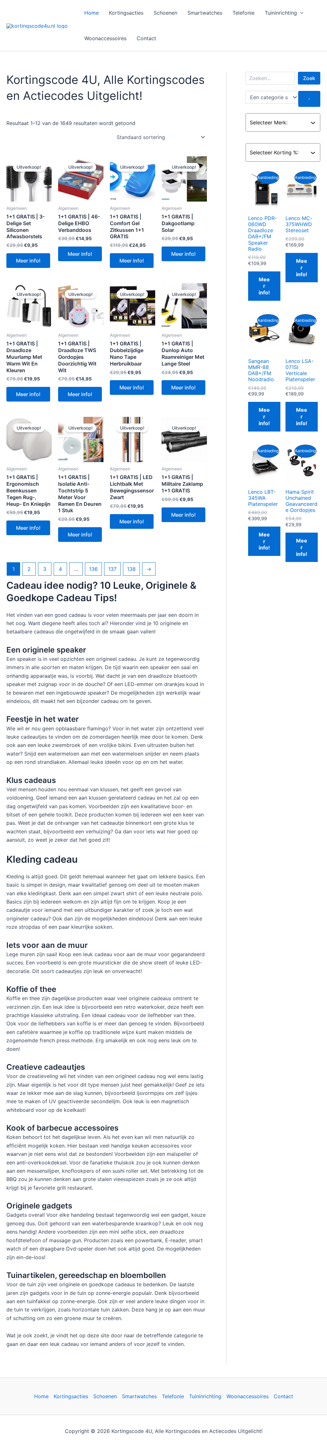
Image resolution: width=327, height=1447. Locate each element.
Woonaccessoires (105, 38)
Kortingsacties (126, 13)
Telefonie (243, 13)
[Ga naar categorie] (309, 99)
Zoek (309, 78)
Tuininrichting (281, 13)
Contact (146, 38)
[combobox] (280, 122)
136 (93, 569)
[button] (300, 13)
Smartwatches (204, 13)
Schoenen (165, 13)
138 (131, 569)
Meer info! (28, 260)
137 (112, 569)
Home (91, 13)
